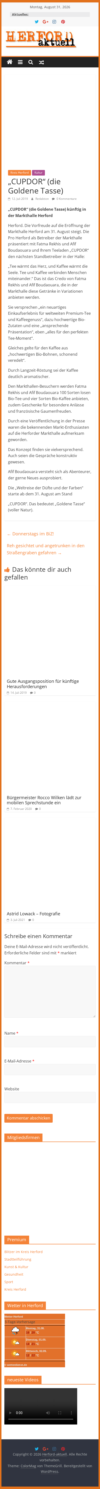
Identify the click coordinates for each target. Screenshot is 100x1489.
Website (11, 1089)
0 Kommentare (66, 199)
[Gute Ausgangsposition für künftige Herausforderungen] (50, 588)
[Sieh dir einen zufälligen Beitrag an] (41, 62)
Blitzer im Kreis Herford (23, 1251)
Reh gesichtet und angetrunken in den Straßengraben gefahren (45, 549)
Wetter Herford (13, 1316)
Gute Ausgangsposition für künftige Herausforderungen (43, 683)
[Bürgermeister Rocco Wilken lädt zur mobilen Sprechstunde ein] (50, 704)
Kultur (38, 172)
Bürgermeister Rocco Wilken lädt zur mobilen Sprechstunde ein (44, 800)
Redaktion (42, 199)
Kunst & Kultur (16, 1266)
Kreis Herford (19, 172)
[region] (50, 1187)
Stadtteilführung (17, 1259)
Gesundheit (13, 1274)
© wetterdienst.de (15, 1364)
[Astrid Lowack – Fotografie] (50, 820)
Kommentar (17, 963)
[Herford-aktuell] (9, 62)
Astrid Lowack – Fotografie (33, 914)
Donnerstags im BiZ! (30, 534)
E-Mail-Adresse (19, 1061)
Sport (8, 1282)
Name (11, 1033)
